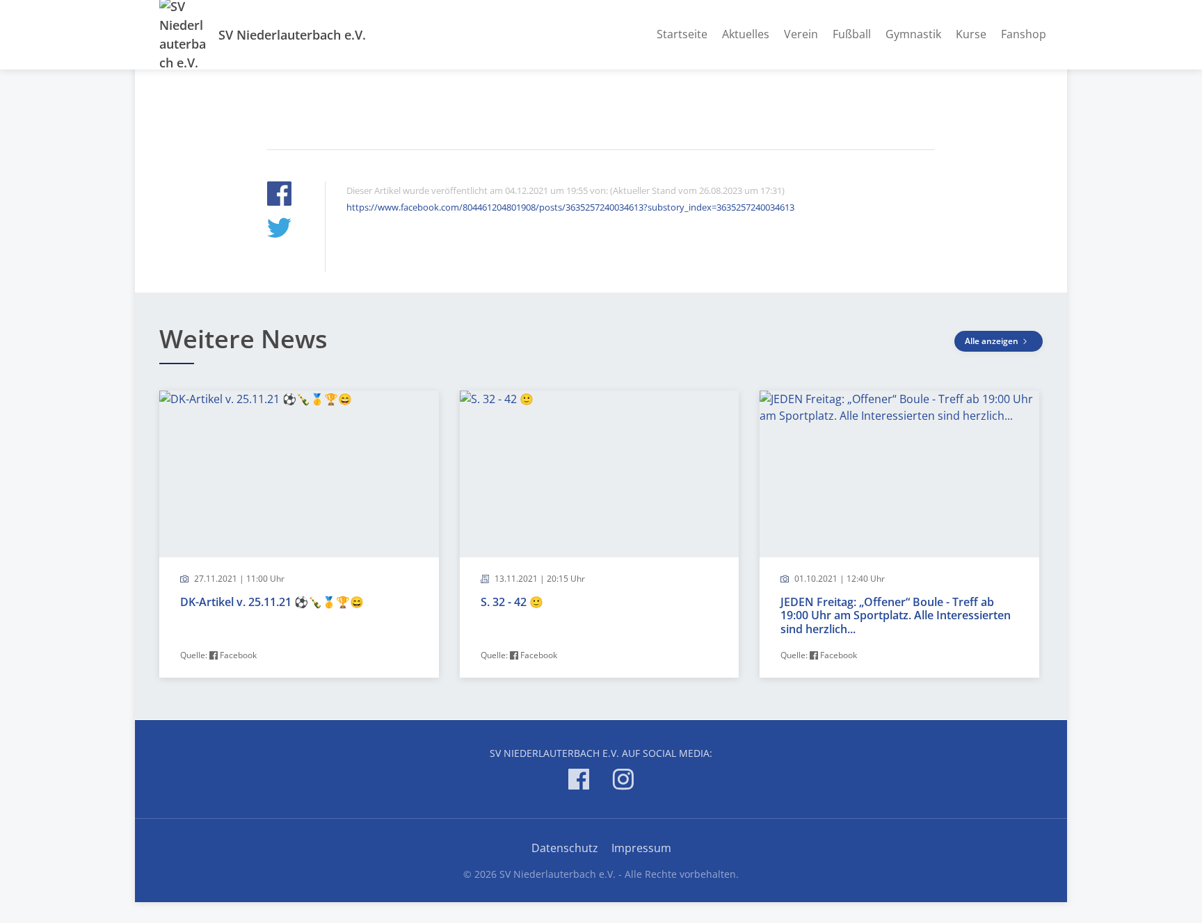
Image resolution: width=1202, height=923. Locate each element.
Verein (801, 34)
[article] (299, 534)
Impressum (641, 848)
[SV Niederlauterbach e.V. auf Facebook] (578, 781)
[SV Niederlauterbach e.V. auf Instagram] (623, 781)
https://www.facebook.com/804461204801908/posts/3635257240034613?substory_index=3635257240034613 (570, 207)
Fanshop (1023, 34)
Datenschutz (564, 848)
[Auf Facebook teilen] (279, 195)
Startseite (682, 34)
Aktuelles (745, 34)
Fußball (852, 34)
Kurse (971, 34)
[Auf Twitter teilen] (279, 229)
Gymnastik (913, 34)
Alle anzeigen (992, 341)
